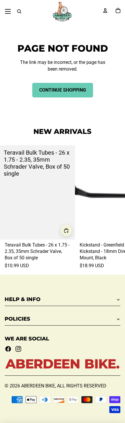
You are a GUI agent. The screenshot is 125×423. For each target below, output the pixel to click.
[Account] (105, 10)
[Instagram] (18, 348)
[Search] (19, 11)
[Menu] (8, 11)
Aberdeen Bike (38, 386)
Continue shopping (62, 90)
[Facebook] (8, 348)
